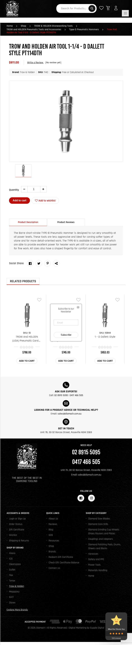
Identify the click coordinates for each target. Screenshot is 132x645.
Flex (11, 575)
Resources (54, 540)
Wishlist (13, 535)
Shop (23, 26)
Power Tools (94, 565)
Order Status (15, 524)
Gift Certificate (16, 529)
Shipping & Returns (19, 540)
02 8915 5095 (61, 395)
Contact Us (54, 568)
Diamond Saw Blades (99, 518)
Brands (52, 551)
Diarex (12, 602)
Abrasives (93, 554)
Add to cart (19, 200)
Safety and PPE (96, 559)
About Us (53, 518)
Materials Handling (97, 570)
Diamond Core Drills (98, 524)
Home (10, 26)
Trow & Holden (16, 586)
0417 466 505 (76, 395)
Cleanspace (15, 564)
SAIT (11, 597)
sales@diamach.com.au (69, 413)
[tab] (28, 222)
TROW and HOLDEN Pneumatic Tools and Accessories (34, 29)
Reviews (53, 524)
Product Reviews (66, 222)
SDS (51, 535)
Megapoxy (14, 591)
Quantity (14, 190)
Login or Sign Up (17, 518)
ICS (11, 558)
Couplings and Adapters (100, 539)
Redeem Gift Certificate (61, 557)
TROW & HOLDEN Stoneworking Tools (53, 26)
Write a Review (35, 62)
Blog (51, 529)
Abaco (12, 553)
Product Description (28, 222)
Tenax (12, 580)
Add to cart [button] (27, 361)
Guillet (12, 569)
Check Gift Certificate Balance (64, 562)
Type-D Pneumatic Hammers (84, 29)
